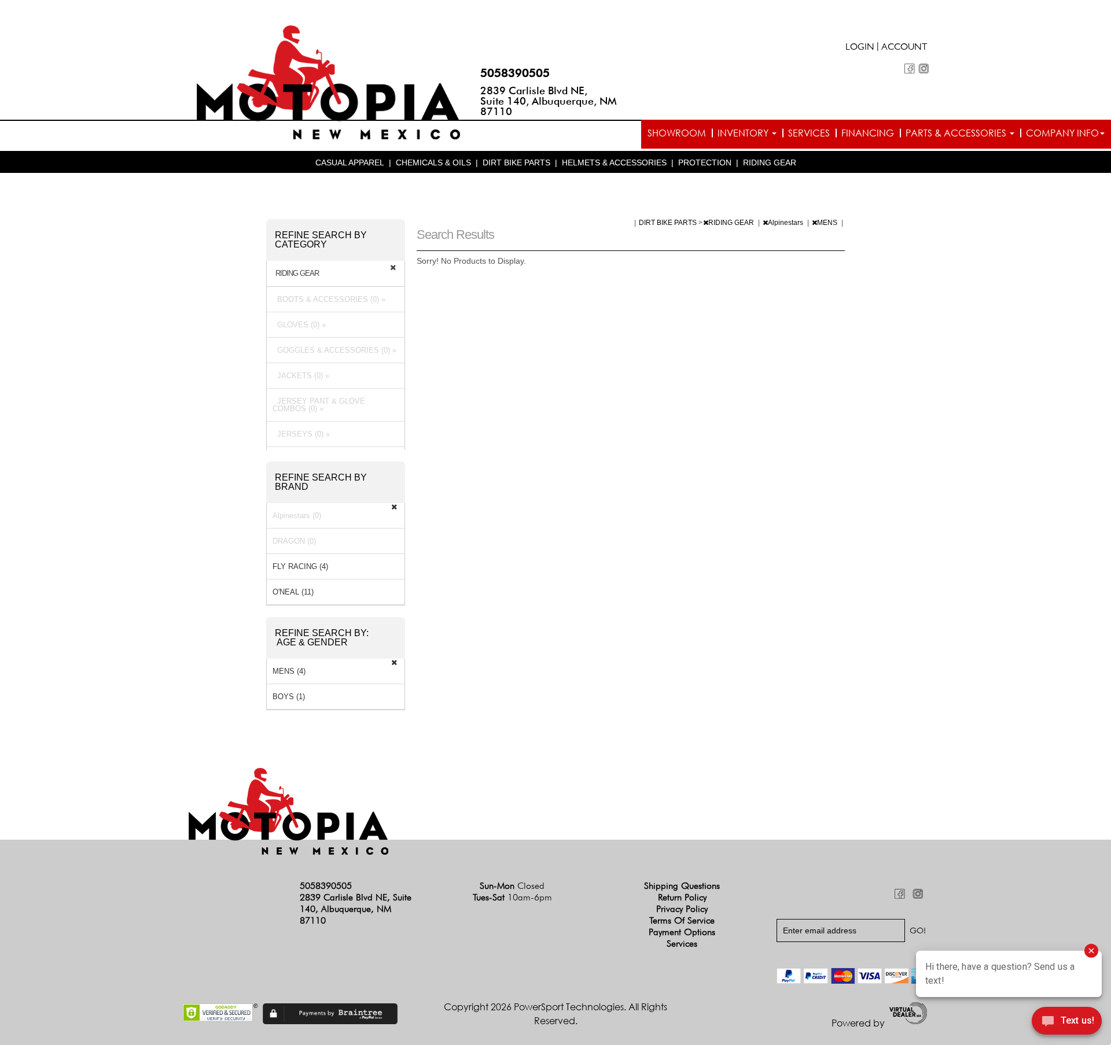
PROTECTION (704, 162)
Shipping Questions (682, 885)
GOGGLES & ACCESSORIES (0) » (334, 350)
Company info (1062, 133)
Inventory (744, 133)
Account (904, 48)
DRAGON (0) (294, 541)
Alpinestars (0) (297, 515)
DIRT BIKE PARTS (516, 162)
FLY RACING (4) (300, 566)
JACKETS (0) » (301, 375)
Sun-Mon (512, 885)
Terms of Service (682, 920)
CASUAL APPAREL (349, 162)
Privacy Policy (682, 908)
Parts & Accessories (957, 133)
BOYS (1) (289, 696)
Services (809, 133)
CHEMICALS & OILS (433, 162)
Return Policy (682, 897)
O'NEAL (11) (293, 592)
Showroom (677, 133)
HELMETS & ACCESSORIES (614, 162)
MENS (828, 223)
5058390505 (515, 73)
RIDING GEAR (769, 162)
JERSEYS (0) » (301, 434)
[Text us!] (1066, 1022)
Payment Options (682, 931)
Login (859, 48)
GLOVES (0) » (299, 324)
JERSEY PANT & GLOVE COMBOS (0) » (319, 405)
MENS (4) (289, 671)
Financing (867, 133)
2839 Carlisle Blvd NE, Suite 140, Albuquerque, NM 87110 (548, 100)
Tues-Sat (512, 897)
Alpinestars (786, 223)
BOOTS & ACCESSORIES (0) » (329, 299)
